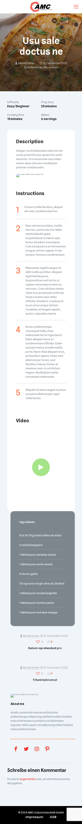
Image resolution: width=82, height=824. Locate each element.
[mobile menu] (76, 6)
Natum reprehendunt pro (45, 648)
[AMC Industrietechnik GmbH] (41, 6)
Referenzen (35, 67)
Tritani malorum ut (45, 679)
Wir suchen (51, 67)
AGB (53, 817)
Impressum (34, 817)
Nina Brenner (26, 63)
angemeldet (28, 779)
